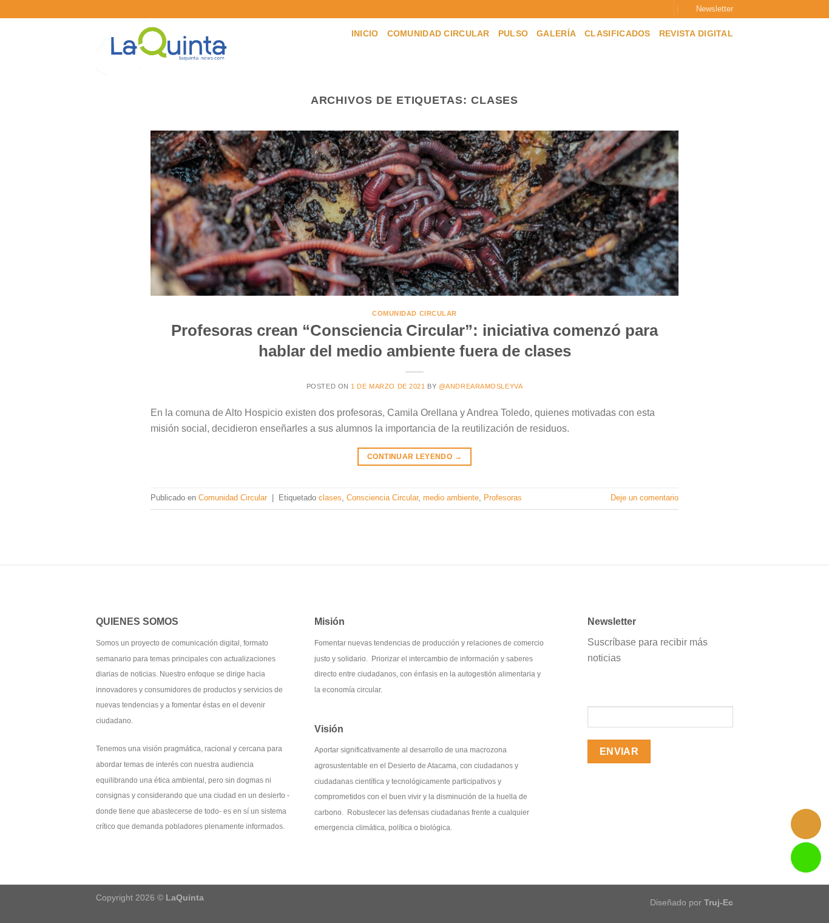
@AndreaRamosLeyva (481, 386)
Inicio (365, 33)
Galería (556, 33)
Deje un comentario (644, 497)
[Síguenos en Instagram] (634, 9)
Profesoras (503, 497)
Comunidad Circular (438, 33)
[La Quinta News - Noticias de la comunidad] (173, 46)
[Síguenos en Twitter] (646, 9)
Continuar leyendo (414, 456)
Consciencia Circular (382, 497)
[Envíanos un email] (658, 9)
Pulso (513, 33)
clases (330, 497)
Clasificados (617, 33)
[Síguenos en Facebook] (622, 9)
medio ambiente (451, 497)
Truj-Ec (718, 902)
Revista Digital (696, 33)
